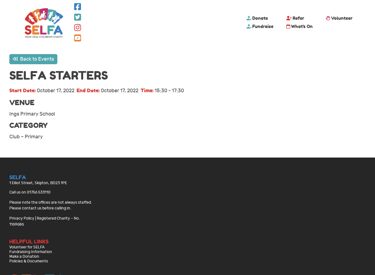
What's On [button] (302, 26)
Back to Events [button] (36, 59)
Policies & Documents (28, 261)
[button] (77, 8)
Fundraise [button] (262, 26)
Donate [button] (260, 18)
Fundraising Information (30, 251)
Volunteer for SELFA (27, 247)
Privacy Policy (21, 218)
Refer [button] (298, 18)
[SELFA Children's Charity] (44, 24)
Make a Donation (24, 256)
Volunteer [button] (341, 18)
